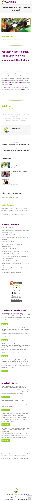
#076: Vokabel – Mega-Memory (19, 171)
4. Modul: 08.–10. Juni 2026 (8, 234)
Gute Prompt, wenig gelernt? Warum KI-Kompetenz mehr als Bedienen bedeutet (13, 386)
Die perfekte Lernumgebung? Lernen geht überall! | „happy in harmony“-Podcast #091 (14, 360)
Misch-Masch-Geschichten (10, 120)
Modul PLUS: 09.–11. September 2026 (10, 253)
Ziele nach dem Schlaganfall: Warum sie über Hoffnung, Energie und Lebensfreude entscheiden (15, 430)
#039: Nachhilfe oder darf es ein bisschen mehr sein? (19, 181)
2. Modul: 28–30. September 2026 (9, 260)
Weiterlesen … (5, 397)
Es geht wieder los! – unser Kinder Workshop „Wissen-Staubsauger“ (19, 164)
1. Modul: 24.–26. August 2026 (8, 248)
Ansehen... (4, 324)
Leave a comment (16, 116)
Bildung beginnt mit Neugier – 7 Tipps (12, 400)
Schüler (17, 120)
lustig (26, 118)
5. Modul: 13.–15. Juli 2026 (8, 241)
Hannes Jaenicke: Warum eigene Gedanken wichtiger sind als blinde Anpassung (14, 414)
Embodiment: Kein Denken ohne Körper (10, 109)
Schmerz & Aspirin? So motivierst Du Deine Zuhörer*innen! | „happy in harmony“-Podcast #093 (15, 329)
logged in (9, 197)
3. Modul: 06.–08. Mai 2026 (8, 227)
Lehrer (22, 118)
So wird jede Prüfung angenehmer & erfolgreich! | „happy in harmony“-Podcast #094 (16, 314)
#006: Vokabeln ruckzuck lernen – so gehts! (12, 39)
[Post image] (5, 165)
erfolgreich (18, 118)
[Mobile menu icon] (29, 2)
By (17, 114)
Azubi (14, 118)
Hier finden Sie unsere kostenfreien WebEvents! (12, 214)
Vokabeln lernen (6, 19)
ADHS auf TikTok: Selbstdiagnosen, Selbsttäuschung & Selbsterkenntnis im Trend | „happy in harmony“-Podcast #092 (15, 345)
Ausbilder (9, 118)
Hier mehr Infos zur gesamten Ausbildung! (11, 272)
